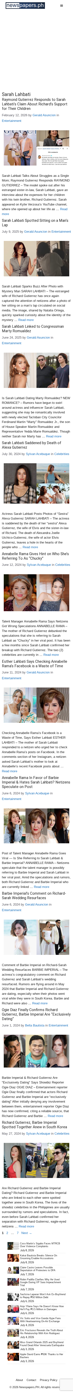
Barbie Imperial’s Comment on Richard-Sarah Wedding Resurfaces (34, 895)
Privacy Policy (48, 1380)
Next (26, 1233)
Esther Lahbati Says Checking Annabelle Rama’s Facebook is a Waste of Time (34, 663)
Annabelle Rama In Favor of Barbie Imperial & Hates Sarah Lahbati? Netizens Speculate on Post (36, 782)
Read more (26, 320)
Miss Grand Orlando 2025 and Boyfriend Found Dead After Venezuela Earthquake (42, 1344)
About (19, 1380)
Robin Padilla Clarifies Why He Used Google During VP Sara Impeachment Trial (40, 1282)
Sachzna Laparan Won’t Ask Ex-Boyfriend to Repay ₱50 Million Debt (43, 1296)
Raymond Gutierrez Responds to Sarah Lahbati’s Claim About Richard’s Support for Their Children (34, 104)
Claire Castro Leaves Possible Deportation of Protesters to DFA (37, 1269)
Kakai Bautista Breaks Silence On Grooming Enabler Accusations (38, 1257)
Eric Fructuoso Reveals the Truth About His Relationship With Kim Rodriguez (41, 1332)
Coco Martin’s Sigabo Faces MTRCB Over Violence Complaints (40, 1245)
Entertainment (11, 121)
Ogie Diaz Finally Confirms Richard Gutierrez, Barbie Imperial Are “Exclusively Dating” (36, 1014)
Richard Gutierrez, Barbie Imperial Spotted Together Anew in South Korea (34, 1124)
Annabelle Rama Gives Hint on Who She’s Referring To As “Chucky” (35, 556)
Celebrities (61, 454)
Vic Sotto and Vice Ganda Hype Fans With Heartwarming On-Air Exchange (40, 1320)
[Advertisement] (36, 49)
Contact (31, 1380)
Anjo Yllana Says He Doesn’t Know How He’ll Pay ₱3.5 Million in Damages (42, 1308)
